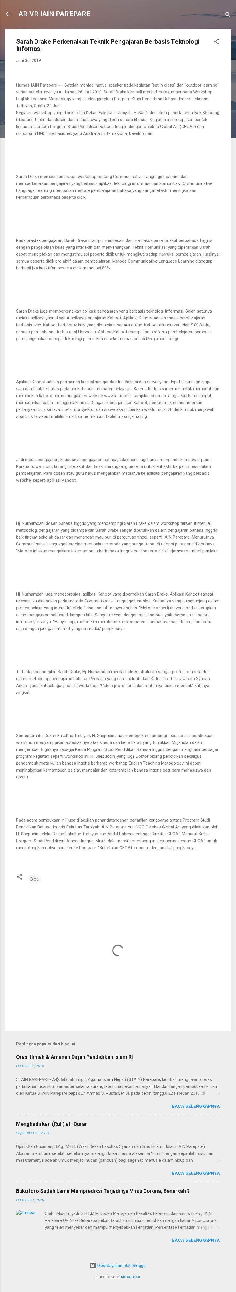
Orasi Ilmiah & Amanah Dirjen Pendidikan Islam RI (74, 1057)
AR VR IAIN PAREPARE (54, 14)
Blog (34, 879)
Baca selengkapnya (196, 1106)
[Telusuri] (227, 15)
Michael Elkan (131, 1277)
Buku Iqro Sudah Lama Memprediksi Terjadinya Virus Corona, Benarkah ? (103, 1191)
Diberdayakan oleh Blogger (121, 1265)
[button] (216, 42)
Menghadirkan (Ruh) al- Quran (52, 1124)
